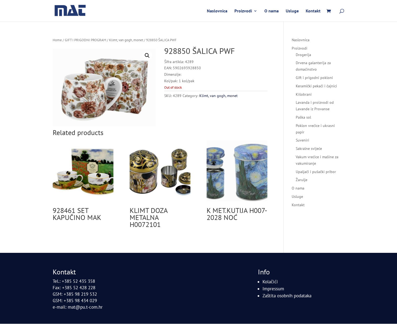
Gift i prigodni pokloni (314, 77)
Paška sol (303, 117)
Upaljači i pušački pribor (316, 171)
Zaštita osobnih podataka (287, 296)
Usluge (292, 11)
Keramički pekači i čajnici (316, 86)
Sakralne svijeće (309, 148)
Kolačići (270, 282)
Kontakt (313, 11)
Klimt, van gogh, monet (126, 40)
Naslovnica (217, 11)
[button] (147, 55)
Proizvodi (243, 11)
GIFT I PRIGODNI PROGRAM (85, 40)
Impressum (273, 289)
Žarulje (301, 179)
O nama (271, 11)
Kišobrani (304, 94)
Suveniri (302, 140)
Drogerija (303, 54)
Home (57, 40)
